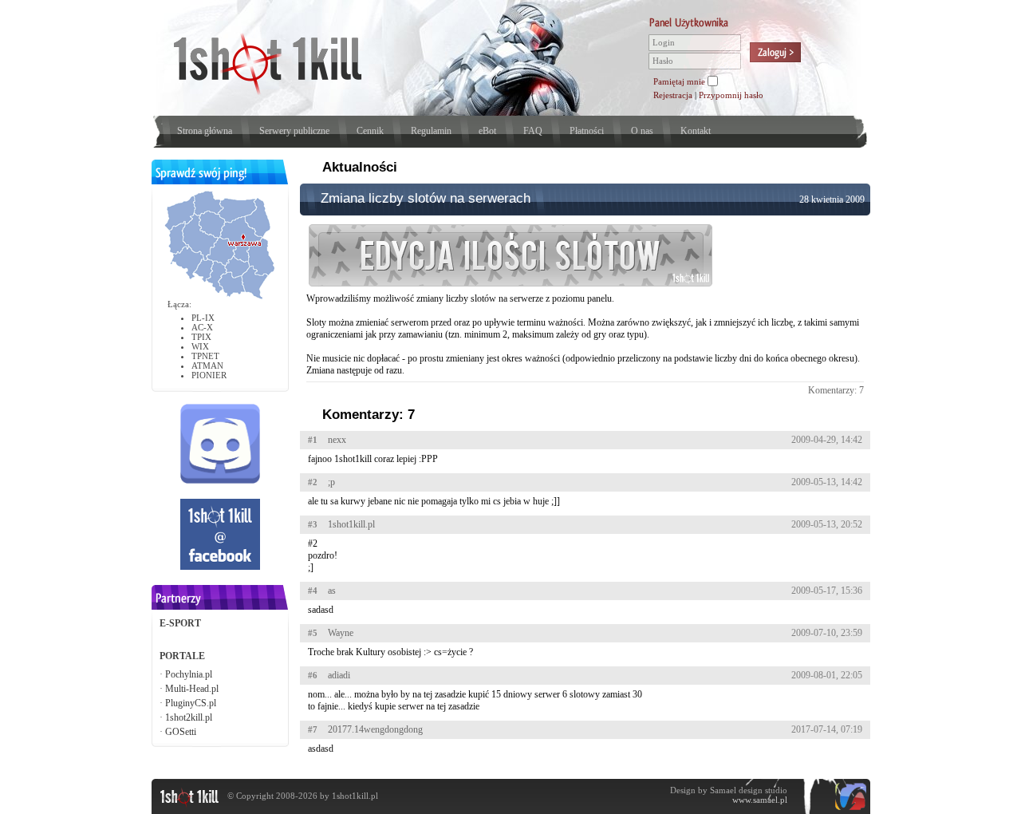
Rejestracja (672, 95)
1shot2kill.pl (188, 717)
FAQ (532, 130)
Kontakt (695, 130)
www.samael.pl (759, 799)
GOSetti (180, 731)
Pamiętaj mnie (679, 81)
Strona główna (204, 130)
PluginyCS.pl (190, 703)
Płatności (587, 130)
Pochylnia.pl (188, 674)
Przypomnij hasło (731, 95)
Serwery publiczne (294, 130)
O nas (642, 130)
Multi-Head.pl (192, 688)
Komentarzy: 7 (836, 390)
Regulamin (431, 130)
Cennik (370, 130)
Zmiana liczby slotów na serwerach (425, 198)
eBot (487, 130)
